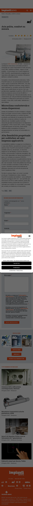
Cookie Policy (12, 270)
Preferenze (16, 267)
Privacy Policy (19, 270)
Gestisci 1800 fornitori (8, 260)
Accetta (16, 263)
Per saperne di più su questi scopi (21, 260)
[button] (29, 236)
